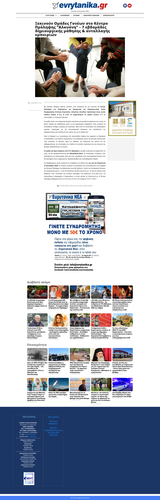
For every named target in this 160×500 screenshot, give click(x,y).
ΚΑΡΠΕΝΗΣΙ (65, 15)
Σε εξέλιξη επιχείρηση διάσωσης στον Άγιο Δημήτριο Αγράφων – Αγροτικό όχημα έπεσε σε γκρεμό (37, 304)
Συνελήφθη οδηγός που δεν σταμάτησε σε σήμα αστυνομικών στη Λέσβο (122, 394)
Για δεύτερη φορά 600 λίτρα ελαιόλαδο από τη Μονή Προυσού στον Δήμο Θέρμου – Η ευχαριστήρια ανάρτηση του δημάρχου (58, 304)
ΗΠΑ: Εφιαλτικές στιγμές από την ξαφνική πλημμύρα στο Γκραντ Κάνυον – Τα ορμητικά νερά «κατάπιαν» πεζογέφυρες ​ (79, 367)
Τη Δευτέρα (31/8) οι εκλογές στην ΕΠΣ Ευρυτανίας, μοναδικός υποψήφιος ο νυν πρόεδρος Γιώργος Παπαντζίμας (36, 333)
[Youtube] (130, 6)
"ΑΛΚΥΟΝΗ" (62, 186)
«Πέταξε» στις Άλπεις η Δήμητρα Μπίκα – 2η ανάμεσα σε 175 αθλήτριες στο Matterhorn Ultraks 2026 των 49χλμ (101, 304)
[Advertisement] (121, 149)
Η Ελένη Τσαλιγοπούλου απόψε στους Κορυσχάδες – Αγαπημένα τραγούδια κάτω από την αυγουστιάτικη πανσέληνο (59, 333)
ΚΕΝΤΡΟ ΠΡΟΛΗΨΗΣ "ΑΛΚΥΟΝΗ (73, 186)
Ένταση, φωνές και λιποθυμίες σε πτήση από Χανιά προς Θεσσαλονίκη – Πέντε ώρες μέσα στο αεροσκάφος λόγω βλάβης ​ (122, 367)
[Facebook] (125, 6)
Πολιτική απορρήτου (53, 422)
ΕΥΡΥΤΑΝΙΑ (50, 15)
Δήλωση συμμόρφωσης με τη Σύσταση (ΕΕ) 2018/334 (53, 431)
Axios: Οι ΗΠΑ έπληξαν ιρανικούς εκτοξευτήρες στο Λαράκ (58, 394)
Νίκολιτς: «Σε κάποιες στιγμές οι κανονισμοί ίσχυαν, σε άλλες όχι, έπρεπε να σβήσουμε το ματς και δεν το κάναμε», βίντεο (101, 397)
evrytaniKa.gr (33, 436)
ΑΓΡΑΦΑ (76, 15)
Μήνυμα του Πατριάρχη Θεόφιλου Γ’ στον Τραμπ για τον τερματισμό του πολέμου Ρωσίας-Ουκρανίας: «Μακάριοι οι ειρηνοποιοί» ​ (101, 367)
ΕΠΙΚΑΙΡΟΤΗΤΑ (108, 15)
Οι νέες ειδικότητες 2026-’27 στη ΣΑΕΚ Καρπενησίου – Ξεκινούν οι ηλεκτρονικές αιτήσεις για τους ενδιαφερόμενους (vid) (122, 333)
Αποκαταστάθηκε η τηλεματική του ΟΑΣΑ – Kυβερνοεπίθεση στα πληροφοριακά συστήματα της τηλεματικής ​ (57, 367)
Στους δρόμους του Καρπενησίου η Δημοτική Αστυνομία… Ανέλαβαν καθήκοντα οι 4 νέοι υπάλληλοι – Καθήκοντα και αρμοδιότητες (80, 333)
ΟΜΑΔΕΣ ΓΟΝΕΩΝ (87, 186)
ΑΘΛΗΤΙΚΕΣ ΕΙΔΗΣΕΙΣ (91, 15)
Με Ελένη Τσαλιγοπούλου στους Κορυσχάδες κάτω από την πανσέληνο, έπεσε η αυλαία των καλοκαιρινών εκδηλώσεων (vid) (122, 305)
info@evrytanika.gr (30, 434)
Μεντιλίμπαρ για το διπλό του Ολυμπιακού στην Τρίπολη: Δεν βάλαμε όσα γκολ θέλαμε (80, 395)
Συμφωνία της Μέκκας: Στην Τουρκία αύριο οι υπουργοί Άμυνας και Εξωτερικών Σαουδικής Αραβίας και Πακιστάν (36, 396)
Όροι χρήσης (53, 417)
